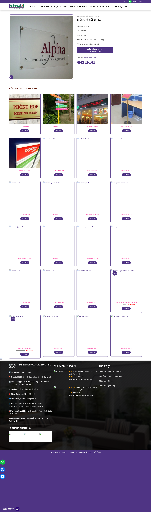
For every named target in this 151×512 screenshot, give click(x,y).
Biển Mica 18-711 (58, 258)
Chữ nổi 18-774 (25, 214)
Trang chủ (80, 16)
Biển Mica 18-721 (58, 214)
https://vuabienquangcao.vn (28, 403)
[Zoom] (11, 77)
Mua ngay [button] (126, 308)
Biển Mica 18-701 (92, 348)
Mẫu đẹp (94, 7)
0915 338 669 (8, 509)
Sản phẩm (44, 7)
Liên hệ (118, 7)
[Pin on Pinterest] (90, 62)
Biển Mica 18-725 (126, 348)
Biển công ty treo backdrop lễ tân (126, 302)
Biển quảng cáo (58, 7)
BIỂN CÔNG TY (106, 7)
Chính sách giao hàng (107, 386)
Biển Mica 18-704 (24, 170)
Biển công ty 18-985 (24, 258)
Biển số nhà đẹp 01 (24, 348)
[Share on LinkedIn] (93, 62)
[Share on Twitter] (82, 62)
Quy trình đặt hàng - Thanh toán (110, 376)
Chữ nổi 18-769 (59, 170)
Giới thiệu (32, 7)
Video (127, 7)
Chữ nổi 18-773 (59, 302)
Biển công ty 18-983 (92, 214)
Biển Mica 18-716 (92, 258)
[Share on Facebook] (79, 62)
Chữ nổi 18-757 (92, 170)
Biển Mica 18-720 (126, 126)
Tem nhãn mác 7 (92, 126)
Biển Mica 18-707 (92, 302)
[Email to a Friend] (86, 62)
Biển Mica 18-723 (126, 214)
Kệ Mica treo (25, 126)
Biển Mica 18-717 (58, 126)
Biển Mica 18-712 (58, 348)
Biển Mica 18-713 (126, 170)
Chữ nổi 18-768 (25, 302)
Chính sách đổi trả (105, 381)
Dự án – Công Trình (78, 7)
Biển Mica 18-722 (126, 258)
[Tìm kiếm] (125, 1)
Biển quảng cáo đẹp (92, 16)
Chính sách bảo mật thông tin (110, 371)
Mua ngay (25, 130)
